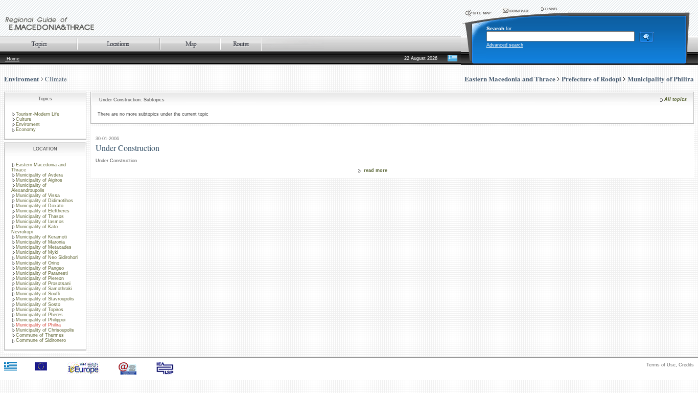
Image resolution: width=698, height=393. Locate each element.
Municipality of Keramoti (41, 236)
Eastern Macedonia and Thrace (38, 167)
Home (12, 58)
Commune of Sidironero (41, 340)
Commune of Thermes (40, 335)
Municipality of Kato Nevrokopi (34, 229)
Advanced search (504, 45)
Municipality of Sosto (38, 304)
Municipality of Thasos (40, 216)
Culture (23, 119)
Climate (56, 78)
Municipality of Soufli (38, 293)
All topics (675, 99)
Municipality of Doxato (39, 205)
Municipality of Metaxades (44, 247)
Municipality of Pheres (39, 314)
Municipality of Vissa (38, 195)
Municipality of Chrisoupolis (45, 330)
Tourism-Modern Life (37, 114)
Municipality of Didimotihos (44, 200)
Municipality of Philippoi (40, 319)
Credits (686, 364)
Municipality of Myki (37, 252)
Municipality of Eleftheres (42, 210)
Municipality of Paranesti (42, 273)
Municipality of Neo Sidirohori (47, 257)
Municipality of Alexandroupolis (28, 188)
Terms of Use (661, 364)
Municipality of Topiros (39, 309)
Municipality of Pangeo (40, 268)
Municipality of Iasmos (40, 221)
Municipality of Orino (37, 263)
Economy (26, 129)
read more (375, 170)
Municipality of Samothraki (44, 288)
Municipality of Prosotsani (43, 283)
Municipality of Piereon (40, 278)
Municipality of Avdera (39, 175)
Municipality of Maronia (40, 242)
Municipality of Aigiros (39, 180)
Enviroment (21, 78)
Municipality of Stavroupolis (45, 298)
